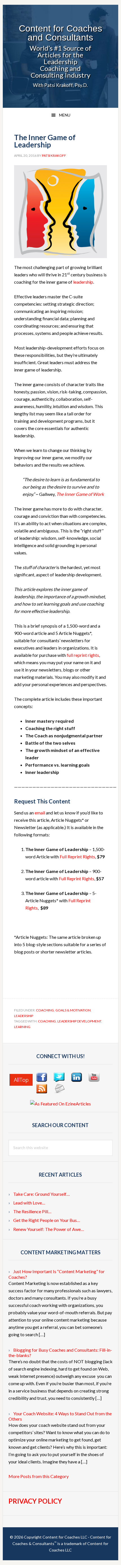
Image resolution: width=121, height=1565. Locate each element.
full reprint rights (83, 655)
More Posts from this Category (38, 1476)
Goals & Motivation (73, 1010)
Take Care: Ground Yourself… (41, 1194)
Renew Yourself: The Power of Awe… (48, 1229)
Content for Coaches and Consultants (60, 32)
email (40, 812)
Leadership (23, 1016)
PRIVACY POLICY (35, 1501)
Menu (64, 115)
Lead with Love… (29, 1202)
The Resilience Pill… (32, 1211)
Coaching (45, 1010)
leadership (83, 282)
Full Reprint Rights (77, 856)
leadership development (79, 1021)
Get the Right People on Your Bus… (46, 1220)
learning (22, 1027)
